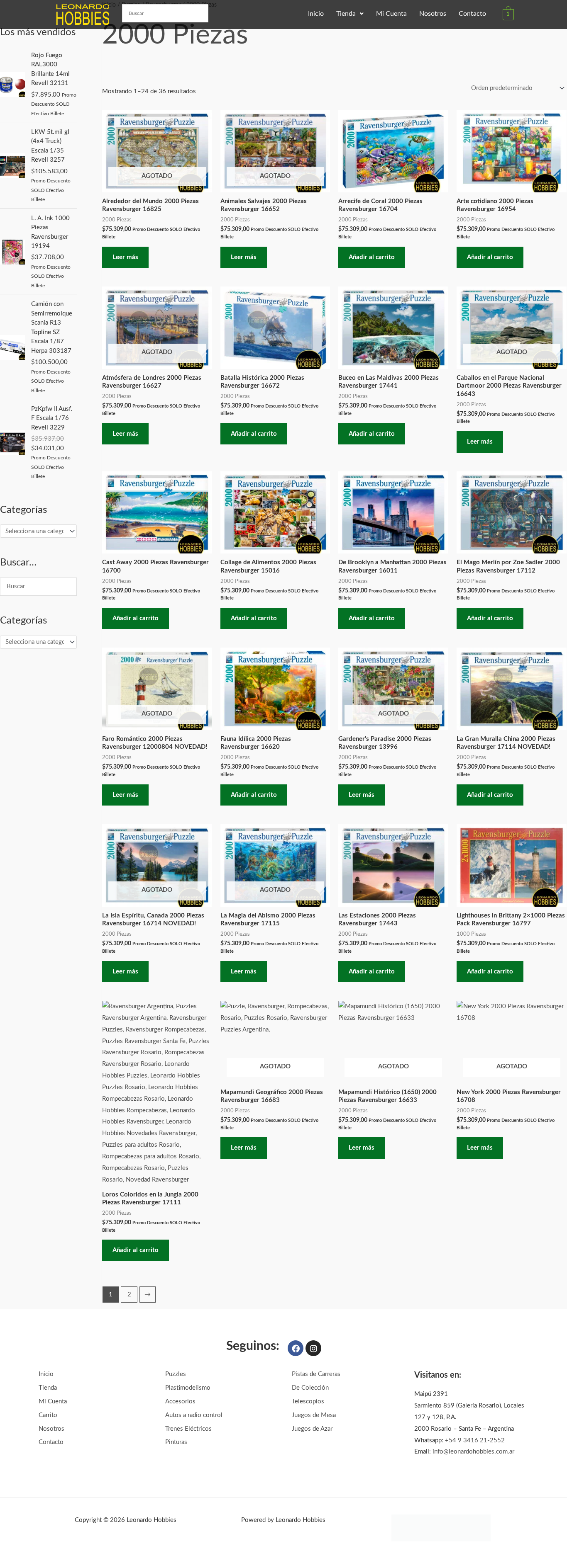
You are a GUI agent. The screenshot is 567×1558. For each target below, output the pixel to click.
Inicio (316, 13)
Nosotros (432, 13)
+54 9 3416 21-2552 (475, 1440)
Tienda (346, 13)
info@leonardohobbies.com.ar (473, 1452)
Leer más (125, 257)
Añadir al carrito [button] (372, 257)
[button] (350, 13)
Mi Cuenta (391, 13)
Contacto (472, 13)
